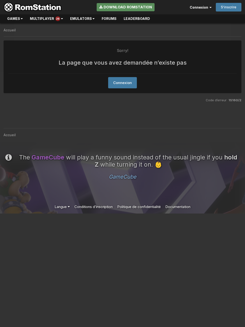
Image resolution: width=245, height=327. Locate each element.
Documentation (177, 206)
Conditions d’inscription (93, 206)
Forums (109, 19)
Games (14, 19)
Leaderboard (137, 19)
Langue (61, 206)
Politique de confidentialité (139, 206)
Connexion (200, 7)
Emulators (81, 19)
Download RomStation (127, 7)
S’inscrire (228, 7)
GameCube (122, 177)
